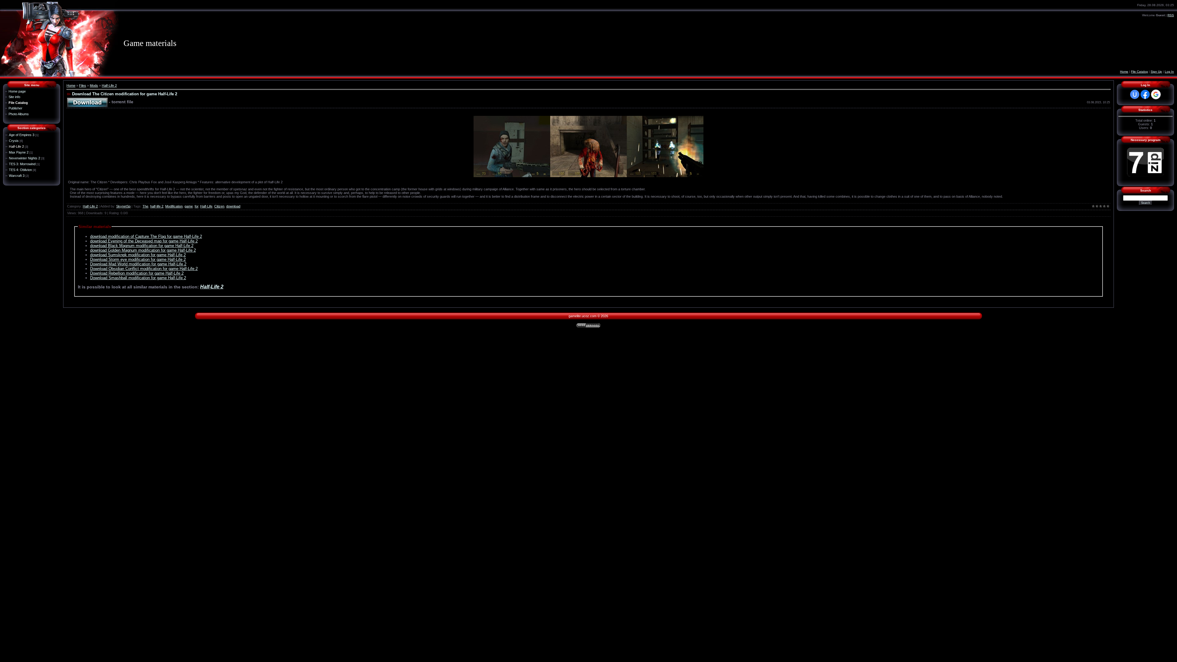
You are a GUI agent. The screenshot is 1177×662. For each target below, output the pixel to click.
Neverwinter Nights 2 (24, 158)
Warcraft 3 (17, 175)
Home (1124, 71)
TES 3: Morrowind (22, 164)
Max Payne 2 (19, 152)
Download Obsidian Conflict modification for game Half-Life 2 (144, 268)
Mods (94, 85)
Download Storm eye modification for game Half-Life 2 (138, 259)
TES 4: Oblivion (20, 170)
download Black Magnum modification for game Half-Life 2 (141, 245)
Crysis (14, 141)
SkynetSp (123, 206)
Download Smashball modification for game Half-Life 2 (138, 278)
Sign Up (1156, 71)
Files (82, 85)
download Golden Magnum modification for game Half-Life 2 (143, 250)
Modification (174, 206)
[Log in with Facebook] (1145, 94)
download (233, 206)
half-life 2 (156, 206)
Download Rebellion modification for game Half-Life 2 (137, 273)
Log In (1169, 71)
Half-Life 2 (16, 146)
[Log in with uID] (1134, 94)
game (189, 206)
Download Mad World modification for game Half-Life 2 (138, 264)
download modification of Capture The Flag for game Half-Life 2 (146, 236)
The (145, 206)
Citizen (219, 206)
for (196, 206)
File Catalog (1139, 71)
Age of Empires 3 (21, 135)
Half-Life (206, 206)
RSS (1170, 15)
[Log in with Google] (1156, 94)
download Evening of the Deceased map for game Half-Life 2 (144, 241)
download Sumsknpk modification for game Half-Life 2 (138, 255)
